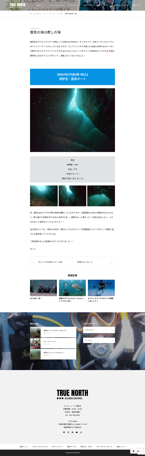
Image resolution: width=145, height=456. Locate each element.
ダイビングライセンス (56, 5)
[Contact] (81, 432)
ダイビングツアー (74, 5)
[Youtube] (77, 432)
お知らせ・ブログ (102, 5)
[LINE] (64, 432)
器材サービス (88, 5)
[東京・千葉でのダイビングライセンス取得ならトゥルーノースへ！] (17, 5)
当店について (136, 5)
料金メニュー (41, 5)
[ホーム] (30, 13)
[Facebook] (72, 432)
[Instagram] (68, 432)
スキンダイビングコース (120, 5)
